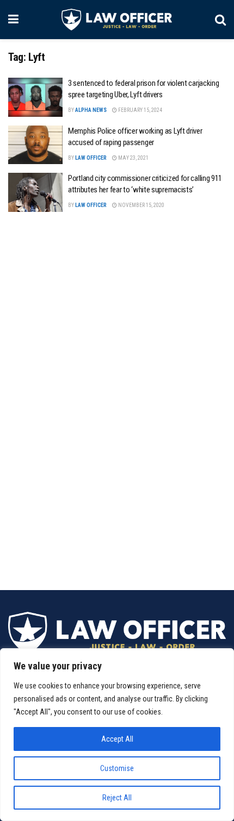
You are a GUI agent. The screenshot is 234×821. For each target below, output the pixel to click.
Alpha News (91, 110)
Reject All (117, 797)
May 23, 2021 (133, 158)
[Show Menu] (13, 19)
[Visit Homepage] (116, 19)
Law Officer (91, 158)
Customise (117, 768)
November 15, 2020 (140, 205)
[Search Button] (220, 20)
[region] (117, 734)
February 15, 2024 (139, 110)
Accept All (117, 739)
